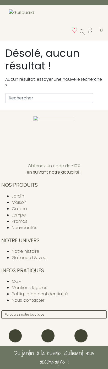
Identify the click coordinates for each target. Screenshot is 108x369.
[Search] (101, 315)
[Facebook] (48, 335)
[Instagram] (15, 335)
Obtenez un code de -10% (54, 166)
